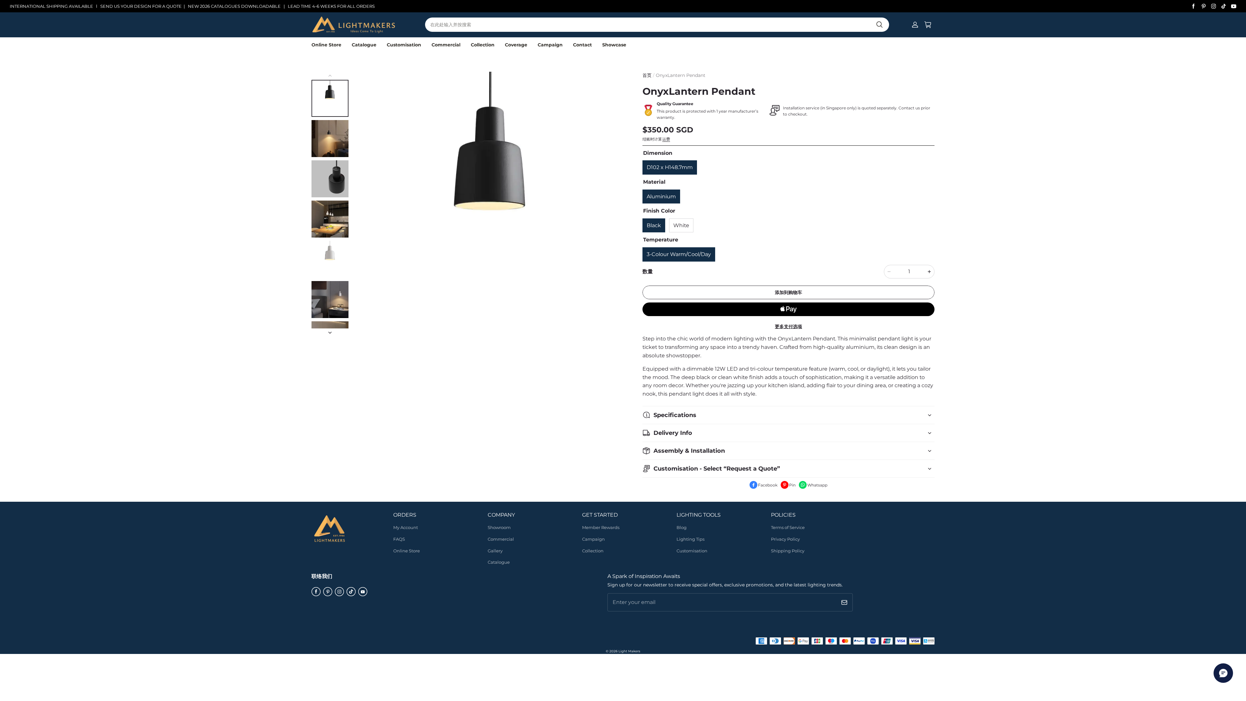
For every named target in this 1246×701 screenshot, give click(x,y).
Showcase (614, 45)
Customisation (404, 45)
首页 (647, 75)
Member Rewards (600, 527)
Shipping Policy (787, 550)
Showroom (499, 527)
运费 (666, 139)
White (681, 225)
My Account (405, 527)
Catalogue (364, 45)
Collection (483, 45)
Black (654, 225)
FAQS (399, 539)
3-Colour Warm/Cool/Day (679, 254)
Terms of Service (788, 527)
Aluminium (661, 196)
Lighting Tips (690, 539)
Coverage (516, 45)
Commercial (446, 45)
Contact (582, 45)
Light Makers (629, 651)
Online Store (326, 45)
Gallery (495, 550)
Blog (682, 527)
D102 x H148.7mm (670, 167)
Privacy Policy (785, 539)
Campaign (550, 45)
